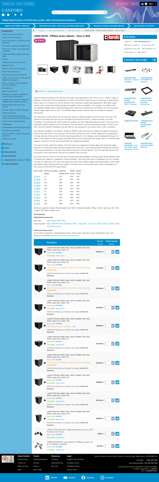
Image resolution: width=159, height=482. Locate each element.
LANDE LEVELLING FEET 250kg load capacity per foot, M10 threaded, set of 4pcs (70, 431)
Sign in (135, 4)
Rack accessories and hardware (14, 75)
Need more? (60, 256)
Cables (5, 59)
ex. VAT (100, 244)
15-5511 (37, 192)
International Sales (136, 463)
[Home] (35, 31)
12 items (41, 40)
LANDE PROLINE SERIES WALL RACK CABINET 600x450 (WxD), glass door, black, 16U (68, 302)
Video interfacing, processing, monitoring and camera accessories (16, 117)
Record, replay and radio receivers (15, 110)
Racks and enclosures (10, 72)
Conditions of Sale (73, 466)
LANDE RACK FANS (57, 221)
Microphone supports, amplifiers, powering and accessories (15, 95)
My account (122, 4)
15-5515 (37, 204)
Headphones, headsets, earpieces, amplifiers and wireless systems (16, 100)
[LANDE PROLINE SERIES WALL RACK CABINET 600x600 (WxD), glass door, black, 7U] (54, 70)
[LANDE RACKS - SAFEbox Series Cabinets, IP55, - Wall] (157, 31)
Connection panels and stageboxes (16, 46)
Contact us (8, 4)
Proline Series (98, 98)
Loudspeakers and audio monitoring (16, 127)
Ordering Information (40, 459)
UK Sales (140, 460)
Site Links (54, 466)
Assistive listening (9, 139)
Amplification (7, 124)
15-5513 (37, 197)
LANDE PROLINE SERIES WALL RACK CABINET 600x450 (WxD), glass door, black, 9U (68, 261)
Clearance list (17, 160)
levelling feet (52, 103)
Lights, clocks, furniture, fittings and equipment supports (16, 79)
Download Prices (57, 463)
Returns (36, 466)
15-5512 (37, 194)
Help (19, 4)
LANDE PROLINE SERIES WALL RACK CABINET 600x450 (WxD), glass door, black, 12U (68, 281)
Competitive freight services (17, 26)
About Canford (23, 459)
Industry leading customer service (109, 26)
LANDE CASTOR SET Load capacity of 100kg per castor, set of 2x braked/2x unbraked (70, 443)
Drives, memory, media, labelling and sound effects (14, 84)
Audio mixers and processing (13, 121)
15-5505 (37, 189)
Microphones (7, 88)
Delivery (112, 244)
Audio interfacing (9, 113)
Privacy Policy (72, 470)
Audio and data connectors (12, 34)
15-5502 (37, 179)
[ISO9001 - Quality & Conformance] (8, 459)
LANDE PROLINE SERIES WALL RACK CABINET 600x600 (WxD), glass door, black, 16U (68, 394)
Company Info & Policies (75, 459)
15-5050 (59, 447)
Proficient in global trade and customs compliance (61, 26)
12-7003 (59, 434)
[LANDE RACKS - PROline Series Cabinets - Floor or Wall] (77, 51)
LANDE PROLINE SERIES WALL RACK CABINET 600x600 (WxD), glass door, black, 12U (68, 376)
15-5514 (37, 200)
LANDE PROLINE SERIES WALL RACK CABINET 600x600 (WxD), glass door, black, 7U (68, 338)
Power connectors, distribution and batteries (16, 42)
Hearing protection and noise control (13, 106)
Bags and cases (8, 65)
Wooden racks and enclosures (14, 68)
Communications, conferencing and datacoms (16, 135)
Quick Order (37, 470)
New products (10, 152)
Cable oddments (11, 164)
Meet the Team (23, 466)
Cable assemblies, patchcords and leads (15, 55)
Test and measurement (11, 130)
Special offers (10, 156)
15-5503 (37, 183)
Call (73, 326)
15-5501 (37, 176)
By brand (8, 144)
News (20, 470)
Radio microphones (9, 91)
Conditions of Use (73, 463)
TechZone (28, 4)
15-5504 (37, 186)
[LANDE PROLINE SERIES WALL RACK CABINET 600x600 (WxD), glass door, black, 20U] (65, 70)
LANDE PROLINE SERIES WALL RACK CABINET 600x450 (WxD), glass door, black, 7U (68, 249)
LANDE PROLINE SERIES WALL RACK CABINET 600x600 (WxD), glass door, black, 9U (68, 356)
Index (6, 148)
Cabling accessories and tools (13, 62)
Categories (7, 31)
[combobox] (79, 12)
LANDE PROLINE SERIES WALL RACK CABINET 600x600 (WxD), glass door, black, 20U (68, 413)
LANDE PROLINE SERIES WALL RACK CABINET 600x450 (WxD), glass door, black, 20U (68, 320)
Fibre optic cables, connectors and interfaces (15, 50)
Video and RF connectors (12, 37)
